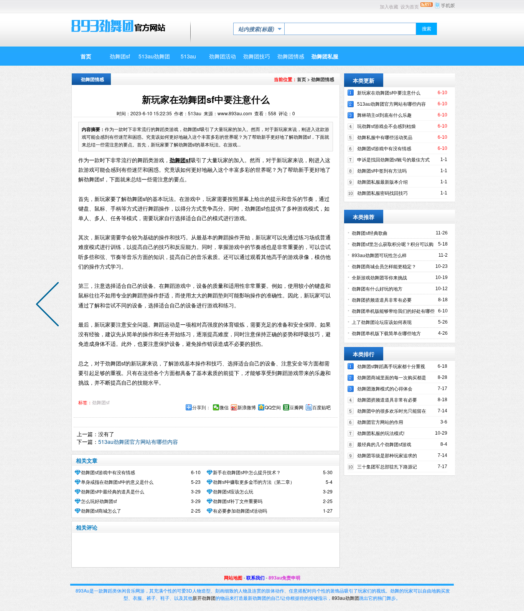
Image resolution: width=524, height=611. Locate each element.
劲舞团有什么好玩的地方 (377, 289)
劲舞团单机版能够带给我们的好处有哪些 (393, 311)
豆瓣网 (296, 407)
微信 (224, 407)
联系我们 (255, 578)
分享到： (201, 407)
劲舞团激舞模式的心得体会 (384, 389)
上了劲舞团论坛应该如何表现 (382, 322)
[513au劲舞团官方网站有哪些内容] (49, 305)
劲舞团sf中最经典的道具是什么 (112, 492)
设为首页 (409, 7)
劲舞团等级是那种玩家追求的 (387, 455)
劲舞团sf (100, 402)
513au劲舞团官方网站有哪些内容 (138, 441)
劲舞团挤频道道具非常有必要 (382, 300)
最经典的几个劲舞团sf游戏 (384, 444)
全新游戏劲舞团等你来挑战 (379, 278)
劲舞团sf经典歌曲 (369, 233)
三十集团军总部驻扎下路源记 (387, 467)
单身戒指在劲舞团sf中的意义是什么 (117, 482)
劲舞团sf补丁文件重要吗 (237, 501)
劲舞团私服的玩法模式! (380, 433)
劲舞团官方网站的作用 (380, 422)
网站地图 (233, 578)
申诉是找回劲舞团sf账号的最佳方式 (393, 160)
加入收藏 (389, 7)
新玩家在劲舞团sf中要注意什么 (388, 93)
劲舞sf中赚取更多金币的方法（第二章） (254, 482)
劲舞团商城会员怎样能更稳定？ (384, 266)
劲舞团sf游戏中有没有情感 (108, 472)
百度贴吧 (321, 407)
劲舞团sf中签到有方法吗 (382, 171)
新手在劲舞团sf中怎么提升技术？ (247, 472)
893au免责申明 (284, 578)
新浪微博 (246, 407)
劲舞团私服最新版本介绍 (382, 182)
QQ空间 (273, 407)
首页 (301, 79)
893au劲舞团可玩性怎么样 (379, 255)
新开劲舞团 (204, 597)
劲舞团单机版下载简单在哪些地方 (386, 333)
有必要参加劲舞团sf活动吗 (240, 511)
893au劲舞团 (345, 597)
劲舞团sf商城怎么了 (101, 511)
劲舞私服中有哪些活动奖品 (384, 137)
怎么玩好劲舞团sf (99, 501)
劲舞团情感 (322, 79)
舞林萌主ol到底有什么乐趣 (384, 115)
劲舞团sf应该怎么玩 (233, 492)
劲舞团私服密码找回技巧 (382, 193)
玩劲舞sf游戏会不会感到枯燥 (386, 126)
